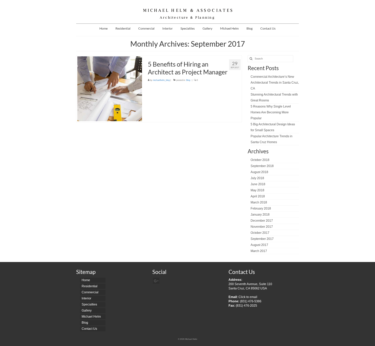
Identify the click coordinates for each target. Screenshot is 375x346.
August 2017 (259, 245)
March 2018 (259, 202)
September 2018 (262, 166)
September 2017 (262, 238)
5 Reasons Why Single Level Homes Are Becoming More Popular (271, 112)
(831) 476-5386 (250, 301)
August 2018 (259, 172)
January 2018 (260, 214)
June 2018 (258, 184)
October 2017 (260, 232)
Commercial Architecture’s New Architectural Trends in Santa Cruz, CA (275, 82)
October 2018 (260, 160)
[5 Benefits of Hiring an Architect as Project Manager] (109, 88)
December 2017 (262, 220)
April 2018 (258, 196)
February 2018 (261, 208)
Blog (188, 80)
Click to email (247, 297)
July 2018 (257, 178)
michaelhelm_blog (161, 80)
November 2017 (262, 226)
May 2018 (257, 190)
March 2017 (259, 251)
